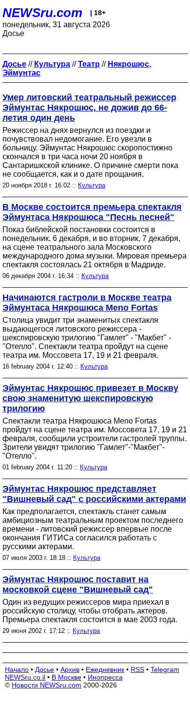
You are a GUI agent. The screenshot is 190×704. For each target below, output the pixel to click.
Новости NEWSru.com (46, 685)
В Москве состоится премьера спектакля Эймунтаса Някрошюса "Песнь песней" (92, 212)
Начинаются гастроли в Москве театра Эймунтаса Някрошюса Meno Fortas (86, 303)
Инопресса (105, 677)
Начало (17, 669)
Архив (69, 669)
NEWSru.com (42, 12)
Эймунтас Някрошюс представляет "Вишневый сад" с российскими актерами (94, 494)
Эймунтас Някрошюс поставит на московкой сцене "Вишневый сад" (77, 584)
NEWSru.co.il (25, 677)
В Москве (66, 677)
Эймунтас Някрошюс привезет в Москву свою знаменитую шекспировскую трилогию (90, 398)
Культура (91, 185)
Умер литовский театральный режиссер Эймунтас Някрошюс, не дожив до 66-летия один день (89, 108)
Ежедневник (105, 669)
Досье (44, 669)
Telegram (165, 669)
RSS (137, 669)
